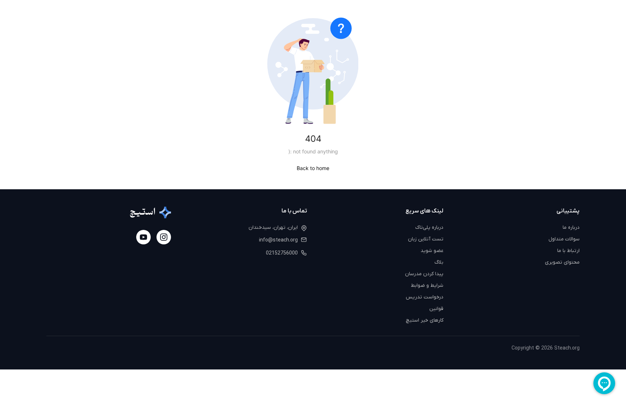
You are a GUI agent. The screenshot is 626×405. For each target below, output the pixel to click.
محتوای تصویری (562, 262)
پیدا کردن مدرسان (424, 273)
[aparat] (143, 237)
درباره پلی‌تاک (429, 227)
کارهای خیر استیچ (424, 320)
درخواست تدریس (424, 297)
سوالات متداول (564, 239)
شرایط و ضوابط (427, 285)
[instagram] (163, 237)
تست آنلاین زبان (425, 239)
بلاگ (438, 262)
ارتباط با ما (568, 250)
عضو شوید (432, 250)
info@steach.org (278, 240)
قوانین (436, 308)
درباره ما (571, 227)
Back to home (313, 168)
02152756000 (282, 253)
